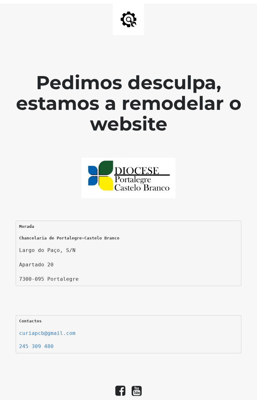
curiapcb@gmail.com (47, 333)
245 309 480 (36, 346)
